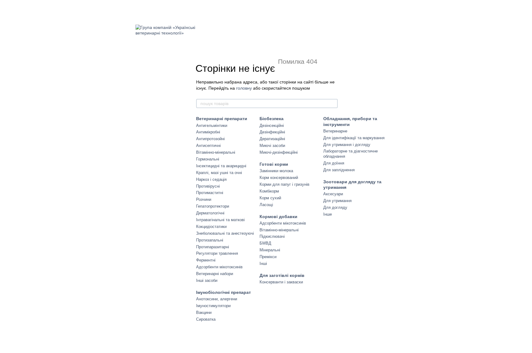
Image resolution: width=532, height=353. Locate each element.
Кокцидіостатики (211, 226)
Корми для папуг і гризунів (284, 184)
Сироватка (206, 319)
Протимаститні (209, 192)
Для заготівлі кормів (282, 275)
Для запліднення (339, 170)
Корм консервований (279, 177)
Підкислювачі (272, 236)
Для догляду (335, 207)
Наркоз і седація (211, 179)
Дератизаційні (272, 138)
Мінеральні (270, 250)
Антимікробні (208, 132)
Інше (327, 214)
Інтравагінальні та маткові (220, 219)
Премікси (268, 256)
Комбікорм (269, 191)
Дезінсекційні (272, 125)
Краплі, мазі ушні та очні (219, 172)
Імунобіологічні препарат (223, 292)
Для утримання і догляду (346, 144)
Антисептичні (208, 145)
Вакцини (204, 312)
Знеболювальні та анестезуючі (225, 233)
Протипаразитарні (212, 247)
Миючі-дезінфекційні (279, 152)
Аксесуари (333, 194)
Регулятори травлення (217, 253)
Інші (263, 263)
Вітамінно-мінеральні (215, 152)
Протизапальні (209, 240)
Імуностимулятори (213, 305)
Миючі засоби (272, 145)
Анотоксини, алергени (216, 299)
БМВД (265, 243)
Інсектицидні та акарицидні (221, 166)
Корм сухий (270, 198)
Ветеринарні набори (214, 273)
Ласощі (266, 204)
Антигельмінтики (211, 125)
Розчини (203, 199)
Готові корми (274, 164)
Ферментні (206, 260)
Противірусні (208, 186)
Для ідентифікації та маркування (354, 138)
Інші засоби (206, 280)
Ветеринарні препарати (221, 118)
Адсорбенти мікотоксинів (219, 267)
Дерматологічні (210, 213)
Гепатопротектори (212, 206)
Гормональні (207, 159)
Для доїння (333, 163)
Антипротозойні (210, 138)
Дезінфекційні (272, 132)
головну (244, 88)
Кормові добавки (278, 216)
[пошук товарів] (333, 103)
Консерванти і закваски (281, 282)
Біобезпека (272, 118)
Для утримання (337, 200)
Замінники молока (276, 170)
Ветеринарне (335, 131)
